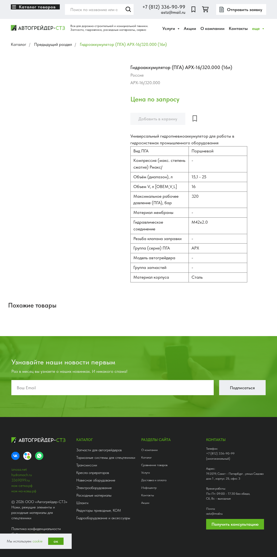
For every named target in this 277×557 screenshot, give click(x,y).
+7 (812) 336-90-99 (163, 7)
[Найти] (128, 9)
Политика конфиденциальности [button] (36, 529)
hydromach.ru (21, 475)
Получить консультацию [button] (235, 524)
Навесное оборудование (95, 480)
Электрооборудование (94, 488)
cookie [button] (37, 541)
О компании (212, 28)
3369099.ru (20, 480)
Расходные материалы (93, 495)
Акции (190, 28)
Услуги (145, 472)
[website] (193, 9)
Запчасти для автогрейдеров (99, 450)
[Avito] (27, 456)
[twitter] (205, 9)
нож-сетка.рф (21, 485)
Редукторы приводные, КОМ (98, 510)
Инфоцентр (149, 488)
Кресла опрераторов (92, 472)
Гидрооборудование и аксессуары (103, 518)
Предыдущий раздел (53, 44)
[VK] (15, 456)
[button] (241, 9)
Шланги (82, 503)
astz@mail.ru (173, 12)
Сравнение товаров (154, 465)
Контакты (238, 28)
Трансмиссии (86, 465)
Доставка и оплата (153, 480)
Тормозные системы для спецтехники (105, 457)
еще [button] (256, 28)
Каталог (18, 44)
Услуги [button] (169, 28)
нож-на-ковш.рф (23, 491)
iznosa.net (19, 469)
